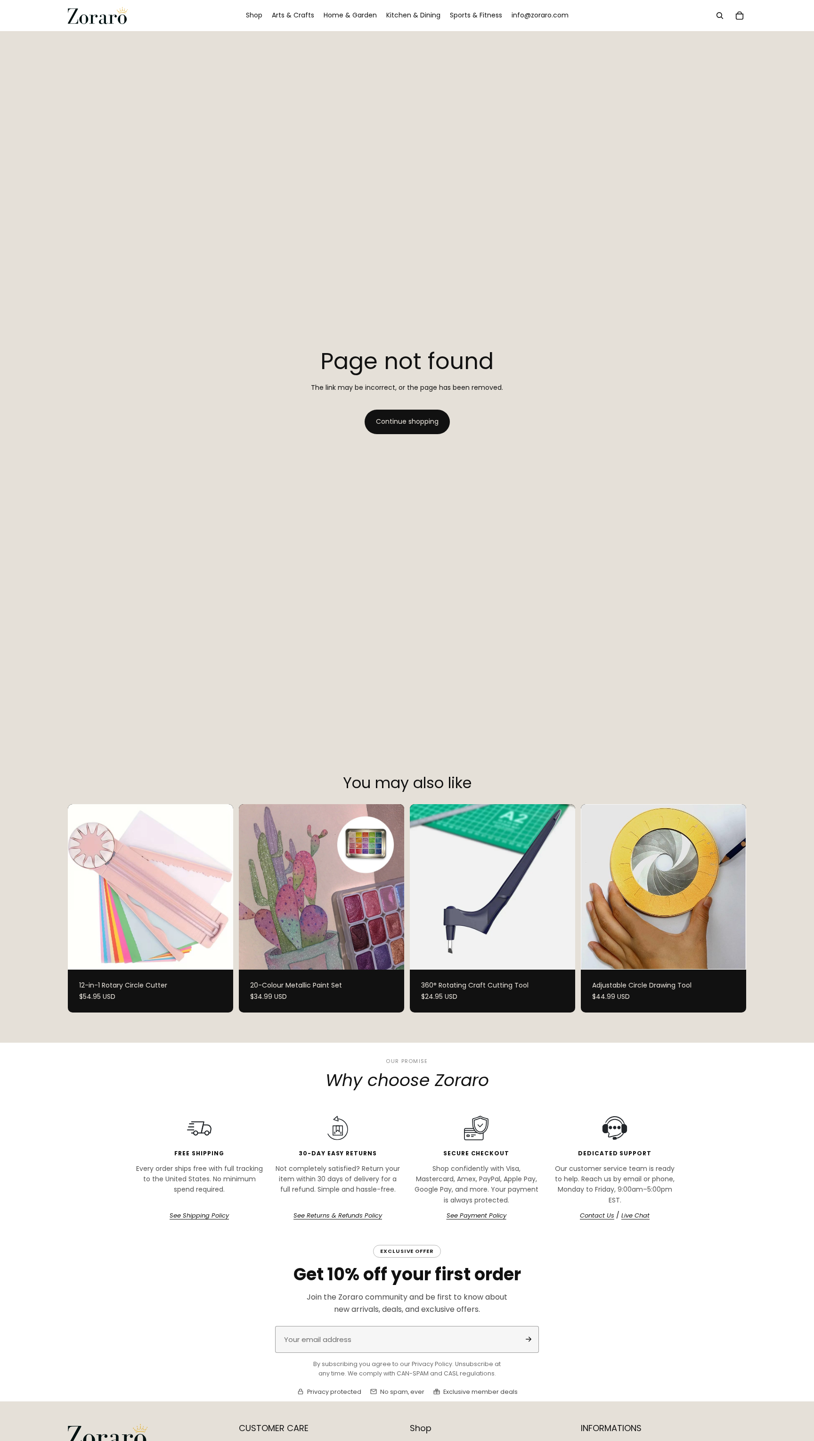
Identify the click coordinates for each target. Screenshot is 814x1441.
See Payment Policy (476, 1215)
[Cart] (739, 15)
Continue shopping (407, 421)
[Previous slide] (82, 887)
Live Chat (635, 1215)
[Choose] (218, 955)
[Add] (560, 955)
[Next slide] (219, 887)
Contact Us (597, 1215)
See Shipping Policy (199, 1215)
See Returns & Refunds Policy (337, 1215)
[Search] (719, 15)
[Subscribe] (528, 1339)
